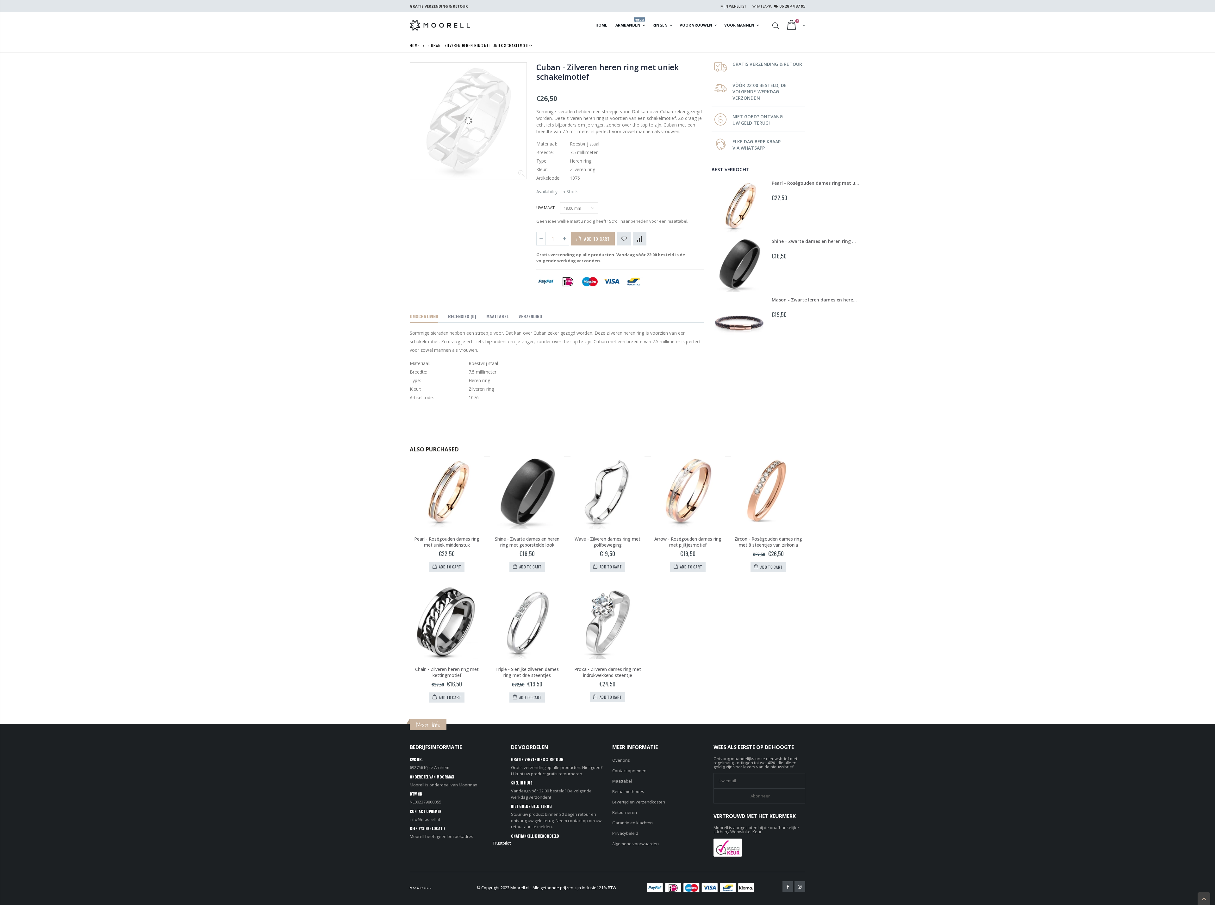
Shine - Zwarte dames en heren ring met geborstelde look (836, 241)
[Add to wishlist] (624, 238)
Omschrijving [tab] (424, 316)
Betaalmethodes (628, 791)
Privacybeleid (625, 833)
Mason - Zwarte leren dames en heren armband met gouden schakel (848, 300)
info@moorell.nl (425, 819)
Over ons (621, 760)
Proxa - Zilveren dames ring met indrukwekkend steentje (607, 672)
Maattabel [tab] (497, 316)
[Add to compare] (639, 238)
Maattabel (622, 781)
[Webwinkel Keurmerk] (727, 847)
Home (415, 45)
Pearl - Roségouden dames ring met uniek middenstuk (832, 183)
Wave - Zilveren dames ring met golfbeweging (607, 542)
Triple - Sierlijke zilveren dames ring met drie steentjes (527, 672)
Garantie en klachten (632, 823)
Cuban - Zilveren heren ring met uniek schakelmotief (607, 72)
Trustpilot (502, 843)
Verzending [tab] (530, 316)
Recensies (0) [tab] (462, 316)
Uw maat (545, 207)
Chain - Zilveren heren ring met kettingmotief (447, 672)
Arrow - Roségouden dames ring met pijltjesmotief (687, 542)
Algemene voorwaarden (635, 843)
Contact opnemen (629, 770)
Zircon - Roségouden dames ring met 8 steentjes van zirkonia (768, 542)
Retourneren (624, 812)
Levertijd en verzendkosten (638, 802)
